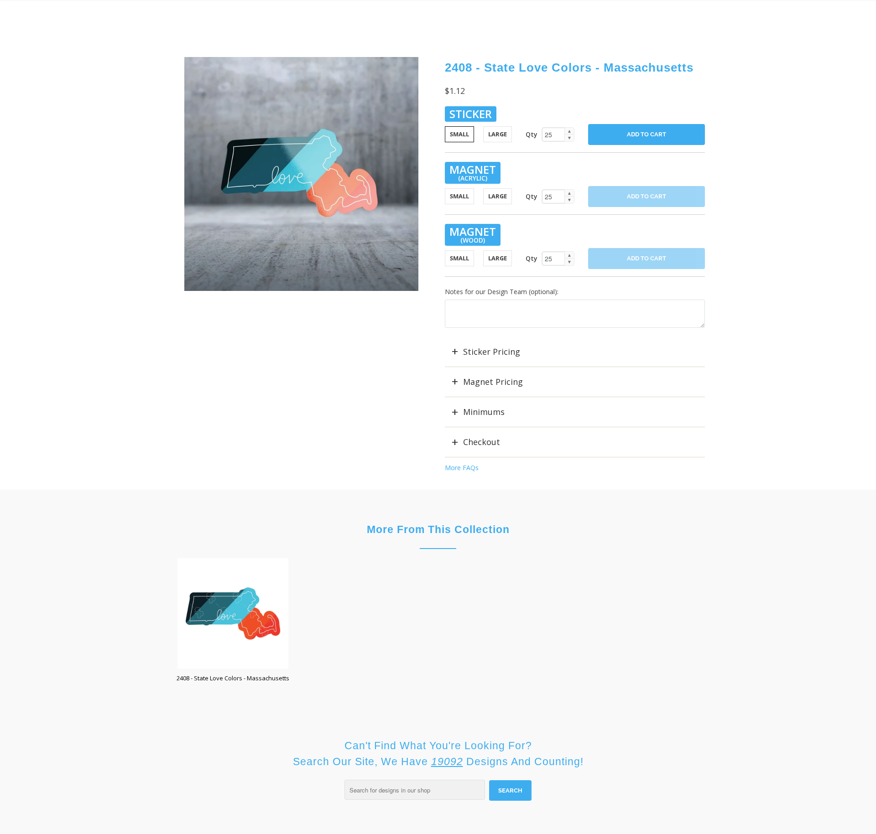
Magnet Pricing (493, 381)
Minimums (484, 411)
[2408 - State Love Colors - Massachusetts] (301, 174)
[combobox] (414, 790)
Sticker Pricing (491, 351)
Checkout (481, 441)
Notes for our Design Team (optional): (501, 291)
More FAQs (462, 467)
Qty (531, 134)
